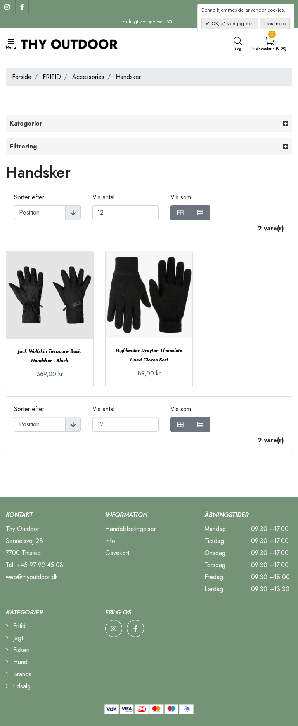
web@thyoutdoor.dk (32, 576)
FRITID (52, 76)
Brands (21, 674)
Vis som (180, 197)
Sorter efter (29, 197)
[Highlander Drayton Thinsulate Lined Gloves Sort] (149, 294)
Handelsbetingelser (130, 528)
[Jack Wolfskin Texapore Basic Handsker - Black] (49, 295)
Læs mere (275, 23)
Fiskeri (20, 650)
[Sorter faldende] (73, 212)
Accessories (88, 76)
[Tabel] (180, 212)
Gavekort (117, 552)
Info (110, 540)
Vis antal (103, 197)
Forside (21, 76)
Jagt (17, 638)
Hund (19, 662)
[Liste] (200, 212)
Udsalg (21, 686)
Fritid (18, 625)
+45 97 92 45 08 (40, 564)
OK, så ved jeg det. (232, 23)
